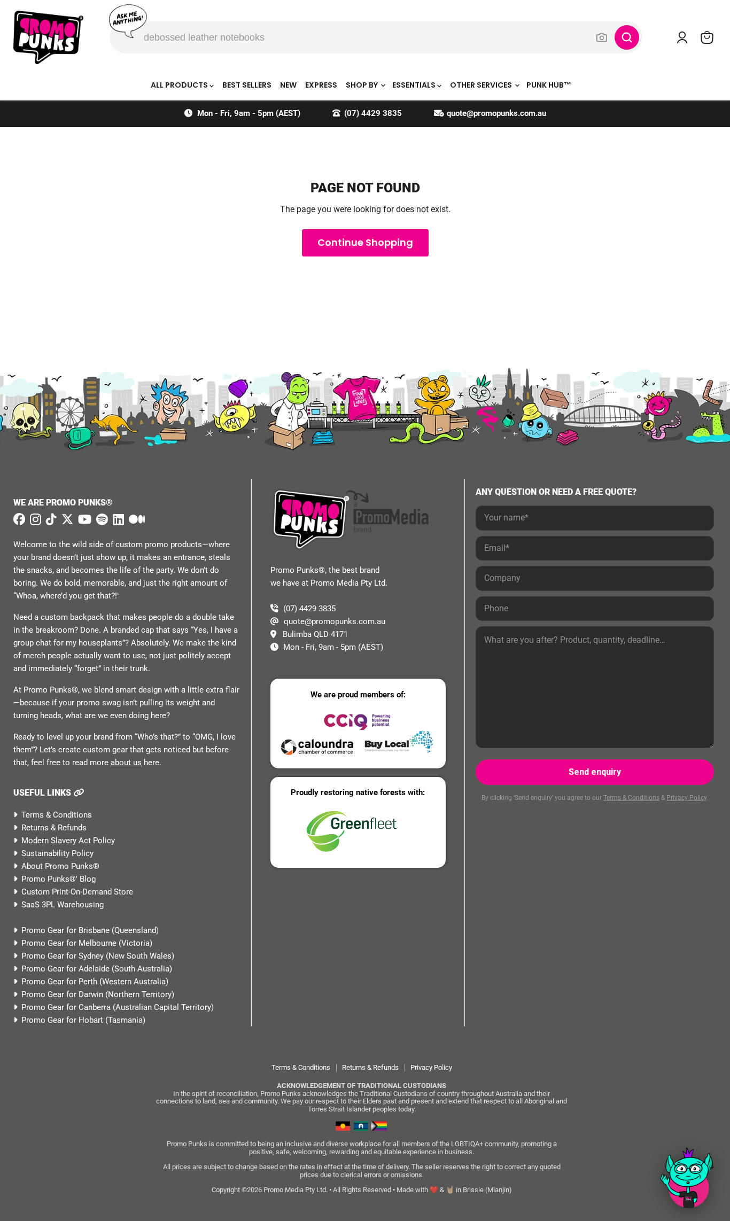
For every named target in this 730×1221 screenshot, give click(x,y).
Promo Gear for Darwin (62, 994)
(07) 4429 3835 (373, 113)
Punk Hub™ (548, 85)
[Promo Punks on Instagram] (34, 519)
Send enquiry (595, 772)
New (288, 85)
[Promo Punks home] (48, 37)
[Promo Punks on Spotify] (101, 519)
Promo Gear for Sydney (62, 956)
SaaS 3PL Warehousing (62, 904)
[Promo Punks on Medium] (135, 519)
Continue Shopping (365, 242)
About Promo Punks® (60, 866)
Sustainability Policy (57, 853)
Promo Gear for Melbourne (69, 943)
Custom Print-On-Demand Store (77, 892)
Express (321, 85)
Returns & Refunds (54, 828)
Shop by (362, 85)
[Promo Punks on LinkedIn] (117, 519)
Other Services (482, 85)
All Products (180, 85)
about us (126, 762)
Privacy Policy (686, 798)
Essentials (414, 85)
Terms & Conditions (56, 815)
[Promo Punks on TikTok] (50, 519)
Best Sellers (246, 85)
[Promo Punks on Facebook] (19, 519)
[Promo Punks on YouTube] (83, 519)
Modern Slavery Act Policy (68, 840)
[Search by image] (601, 37)
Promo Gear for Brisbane (65, 930)
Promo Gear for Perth (59, 981)
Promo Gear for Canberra (66, 1007)
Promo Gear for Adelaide (65, 969)
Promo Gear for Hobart (62, 1020)
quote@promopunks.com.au (496, 113)
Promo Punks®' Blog (58, 879)
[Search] (627, 37)
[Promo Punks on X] (66, 519)
